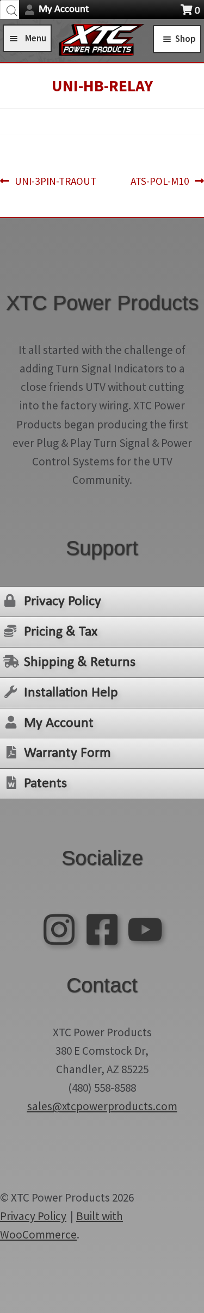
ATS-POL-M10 (160, 181)
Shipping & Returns (79, 662)
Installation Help (71, 693)
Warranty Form (67, 753)
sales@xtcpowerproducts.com (102, 1106)
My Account (64, 9)
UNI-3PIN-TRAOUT (55, 181)
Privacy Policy (62, 601)
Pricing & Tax (60, 632)
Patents (45, 784)
